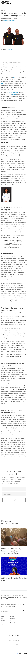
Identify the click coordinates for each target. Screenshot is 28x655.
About (2, 622)
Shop (2, 627)
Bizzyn (15, 77)
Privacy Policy (16, 640)
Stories (2, 616)
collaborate (7, 599)
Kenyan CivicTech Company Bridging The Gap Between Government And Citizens (11, 551)
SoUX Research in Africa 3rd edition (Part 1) (14, 579)
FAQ (11, 620)
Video (2, 618)
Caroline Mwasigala (13, 92)
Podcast (3, 620)
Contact (12, 616)
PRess (10, 640)
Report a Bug (13, 622)
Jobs (2, 625)
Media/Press (12, 618)
